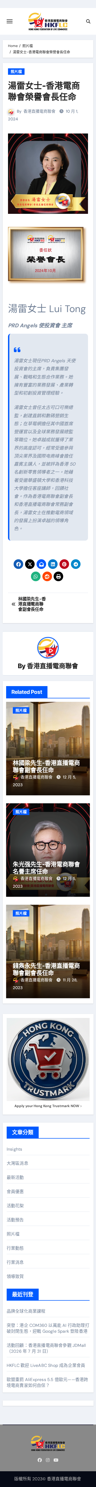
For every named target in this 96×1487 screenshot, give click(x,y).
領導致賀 (15, 1276)
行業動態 (15, 1248)
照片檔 (16, 71)
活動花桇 (15, 1206)
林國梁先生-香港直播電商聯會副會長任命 (46, 766)
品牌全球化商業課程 (26, 1311)
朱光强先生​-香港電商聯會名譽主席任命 (46, 868)
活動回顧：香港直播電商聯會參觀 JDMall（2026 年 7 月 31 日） (46, 1348)
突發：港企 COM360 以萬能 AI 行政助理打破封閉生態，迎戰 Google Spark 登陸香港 (48, 1328)
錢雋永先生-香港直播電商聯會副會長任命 (46, 969)
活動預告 (15, 1220)
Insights (14, 1149)
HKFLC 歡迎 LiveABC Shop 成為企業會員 (46, 1365)
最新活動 (15, 1177)
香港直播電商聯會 (39, 111)
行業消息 (15, 1262)
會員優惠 (15, 1191)
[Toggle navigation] (9, 21)
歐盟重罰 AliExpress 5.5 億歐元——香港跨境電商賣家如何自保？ (47, 1382)
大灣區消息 (17, 1163)
